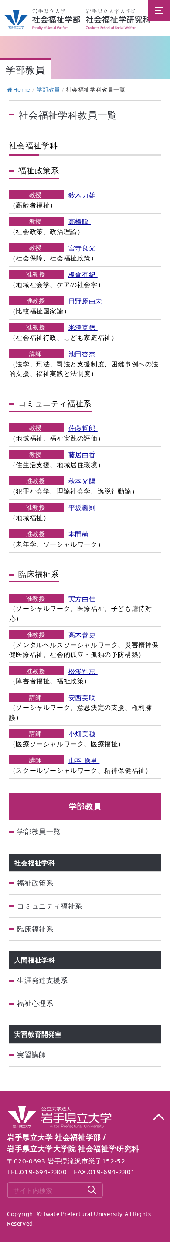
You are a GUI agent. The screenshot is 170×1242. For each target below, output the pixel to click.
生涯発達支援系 (42, 980)
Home (21, 89)
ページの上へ (158, 1117)
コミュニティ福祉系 (49, 906)
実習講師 (31, 1054)
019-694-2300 (43, 1171)
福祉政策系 (35, 883)
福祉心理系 (35, 1003)
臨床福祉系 (35, 929)
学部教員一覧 (39, 831)
